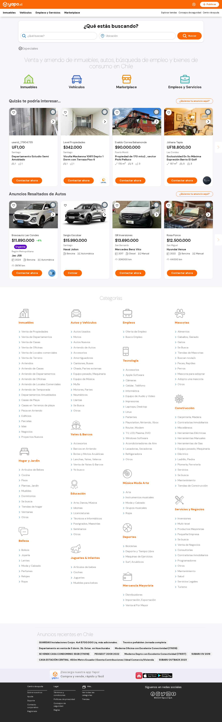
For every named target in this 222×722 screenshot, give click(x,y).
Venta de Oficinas (32, 347)
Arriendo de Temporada (35, 389)
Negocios (27, 431)
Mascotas (182, 323)
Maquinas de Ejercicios (139, 556)
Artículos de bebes (84, 567)
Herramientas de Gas (190, 443)
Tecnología (130, 361)
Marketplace (72, 12)
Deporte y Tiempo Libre (140, 551)
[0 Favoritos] (169, 112)
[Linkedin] (168, 693)
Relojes (25, 576)
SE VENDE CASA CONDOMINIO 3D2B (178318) (64, 653)
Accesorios (80, 352)
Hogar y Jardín (29, 461)
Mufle (76, 384)
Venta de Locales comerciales (39, 352)
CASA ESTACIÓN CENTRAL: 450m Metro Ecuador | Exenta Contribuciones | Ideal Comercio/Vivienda (96, 659)
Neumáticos (80, 395)
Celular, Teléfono (135, 385)
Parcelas (26, 421)
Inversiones (184, 518)
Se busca (26, 501)
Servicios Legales (188, 581)
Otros (24, 517)
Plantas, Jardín (30, 485)
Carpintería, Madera (189, 417)
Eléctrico (183, 454)
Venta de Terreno (31, 358)
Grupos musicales (136, 508)
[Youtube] (173, 693)
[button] (53, 121)
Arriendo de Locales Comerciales (41, 384)
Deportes (129, 537)
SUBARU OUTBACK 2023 (173, 659)
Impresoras (132, 401)
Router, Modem (135, 427)
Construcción (184, 408)
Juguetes (79, 577)
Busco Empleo (134, 337)
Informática (132, 391)
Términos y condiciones (59, 693)
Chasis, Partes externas (87, 368)
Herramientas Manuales (191, 438)
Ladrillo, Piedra (186, 459)
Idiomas (78, 508)
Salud (181, 576)
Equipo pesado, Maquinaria (89, 374)
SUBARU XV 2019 (200, 653)
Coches (78, 572)
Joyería (25, 555)
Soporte (31, 700)
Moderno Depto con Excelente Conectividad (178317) (155, 653)
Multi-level (184, 523)
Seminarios (79, 529)
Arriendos (27, 363)
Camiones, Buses (83, 363)
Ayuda (30, 696)
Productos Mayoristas (191, 529)
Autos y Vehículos (84, 323)
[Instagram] (158, 693)
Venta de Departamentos (36, 337)
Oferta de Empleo (136, 331)
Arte (128, 492)
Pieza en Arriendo (31, 410)
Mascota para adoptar (191, 374)
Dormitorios (28, 496)
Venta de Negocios (189, 544)
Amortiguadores (83, 358)
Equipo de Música (83, 379)
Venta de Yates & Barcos (88, 464)
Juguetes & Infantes (85, 558)
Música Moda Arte (136, 483)
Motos (77, 337)
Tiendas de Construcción (193, 485)
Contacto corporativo (32, 706)
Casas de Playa (30, 400)
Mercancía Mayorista (138, 585)
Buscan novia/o (187, 358)
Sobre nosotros (34, 692)
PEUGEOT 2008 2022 (107, 653)
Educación (78, 493)
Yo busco (79, 469)
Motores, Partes (83, 389)
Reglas (57, 710)
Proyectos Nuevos (32, 437)
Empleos (129, 323)
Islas (23, 426)
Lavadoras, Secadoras (139, 448)
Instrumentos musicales (140, 497)
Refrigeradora (134, 454)
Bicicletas (131, 546)
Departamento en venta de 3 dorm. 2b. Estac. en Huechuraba (74, 648)
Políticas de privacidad (64, 699)
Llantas (77, 400)
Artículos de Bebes (32, 469)
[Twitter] (163, 693)
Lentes (25, 560)
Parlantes (131, 417)
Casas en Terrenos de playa (38, 405)
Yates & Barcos (81, 434)
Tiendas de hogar (31, 506)
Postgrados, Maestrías (86, 523)
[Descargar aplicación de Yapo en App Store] (150, 675)
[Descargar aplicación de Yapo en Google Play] (164, 675)
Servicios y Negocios (189, 509)
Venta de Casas (30, 342)
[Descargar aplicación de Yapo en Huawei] (139, 675)
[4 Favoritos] (14, 112)
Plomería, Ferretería (189, 464)
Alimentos (183, 331)
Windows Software (137, 438)
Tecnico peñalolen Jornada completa (144, 642)
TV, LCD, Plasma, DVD (138, 433)
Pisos (24, 480)
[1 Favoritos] (117, 205)
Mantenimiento (187, 480)
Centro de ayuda (211, 12)
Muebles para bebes (85, 583)
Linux (129, 412)
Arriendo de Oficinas (33, 379)
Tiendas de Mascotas (190, 352)
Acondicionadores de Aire (141, 443)
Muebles (26, 491)
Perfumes (27, 571)
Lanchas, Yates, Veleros (87, 459)
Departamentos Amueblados (38, 395)
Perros (181, 368)
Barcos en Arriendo (84, 448)
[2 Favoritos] (117, 112)
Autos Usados (81, 331)
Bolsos (25, 550)
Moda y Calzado (31, 565)
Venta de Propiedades (34, 331)
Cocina (25, 475)
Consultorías (185, 550)
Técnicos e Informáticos (87, 518)
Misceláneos (185, 427)
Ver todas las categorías (88, 693)
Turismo (182, 587)
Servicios (183, 469)
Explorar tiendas (169, 12)
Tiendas (86, 699)
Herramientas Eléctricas (192, 433)
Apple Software (135, 375)
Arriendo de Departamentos (38, 374)
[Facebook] (152, 693)
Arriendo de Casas (32, 368)
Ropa (24, 581)
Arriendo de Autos (84, 347)
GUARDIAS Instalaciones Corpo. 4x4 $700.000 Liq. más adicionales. (78, 642)
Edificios (26, 416)
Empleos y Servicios (48, 12)
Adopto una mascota (190, 379)
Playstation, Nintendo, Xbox (142, 422)
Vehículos (26, 12)
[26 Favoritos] (65, 112)
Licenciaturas (81, 513)
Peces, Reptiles (186, 363)
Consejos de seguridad (190, 12)
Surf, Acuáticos (135, 562)
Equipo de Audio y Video (140, 396)
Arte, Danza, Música (85, 502)
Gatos (181, 342)
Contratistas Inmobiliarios (193, 422)
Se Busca (78, 405)
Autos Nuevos (81, 342)
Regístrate (32, 711)
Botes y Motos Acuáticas (88, 454)
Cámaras (131, 380)
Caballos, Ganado (188, 337)
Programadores (187, 560)
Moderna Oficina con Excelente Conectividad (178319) (146, 648)
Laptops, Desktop (136, 406)
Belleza (24, 541)
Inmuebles (9, 12)
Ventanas (27, 512)
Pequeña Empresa (188, 534)
